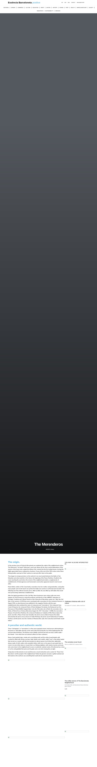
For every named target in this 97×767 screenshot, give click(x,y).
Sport (42, 7)
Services (57, 10)
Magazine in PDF (80, 2)
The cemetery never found (73, 642)
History (55, 7)
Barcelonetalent (82, 7)
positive (36, 2)
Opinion (13, 7)
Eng (69, 2)
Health (73, 7)
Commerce (20, 7)
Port (67, 7)
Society (91, 7)
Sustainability (49, 10)
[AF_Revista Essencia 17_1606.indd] (77, 695)
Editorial (6, 7)
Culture (28, 7)
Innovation (40, 10)
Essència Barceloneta (20, 2)
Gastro (48, 7)
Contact (73, 2)
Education (35, 7)
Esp (65, 2)
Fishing (61, 7)
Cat (62, 2)
